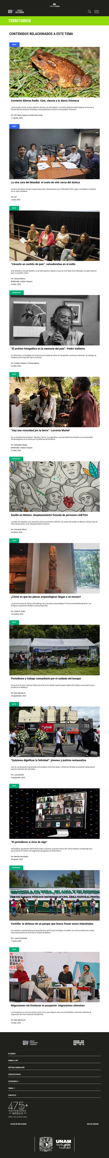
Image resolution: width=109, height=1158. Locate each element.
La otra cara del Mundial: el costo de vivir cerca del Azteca (45, 182)
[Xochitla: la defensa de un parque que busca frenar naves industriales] (54, 895)
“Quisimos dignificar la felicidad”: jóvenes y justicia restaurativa (48, 760)
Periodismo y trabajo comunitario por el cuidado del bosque (46, 678)
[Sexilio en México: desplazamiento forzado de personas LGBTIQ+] (54, 486)
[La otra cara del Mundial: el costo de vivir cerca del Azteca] (54, 154)
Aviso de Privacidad (18, 1124)
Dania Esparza (22, 115)
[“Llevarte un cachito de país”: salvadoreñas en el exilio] (54, 235)
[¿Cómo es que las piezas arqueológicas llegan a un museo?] (54, 568)
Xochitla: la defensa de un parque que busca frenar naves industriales (52, 923)
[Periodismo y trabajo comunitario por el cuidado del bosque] (54, 650)
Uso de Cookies (93, 1124)
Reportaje (16, 459)
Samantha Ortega (20, 445)
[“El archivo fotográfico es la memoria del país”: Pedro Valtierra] (54, 320)
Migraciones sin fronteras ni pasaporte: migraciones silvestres (48, 1005)
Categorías (13, 1081)
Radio (14, 44)
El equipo (12, 1054)
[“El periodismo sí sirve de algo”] (54, 813)
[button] (97, 11)
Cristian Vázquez (26, 281)
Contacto (12, 1095)
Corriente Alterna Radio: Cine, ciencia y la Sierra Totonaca (45, 100)
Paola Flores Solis (36, 115)
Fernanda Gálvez (20, 529)
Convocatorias (14, 1074)
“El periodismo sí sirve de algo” (29, 842)
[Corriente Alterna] (16, 11)
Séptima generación (16, 1067)
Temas (11, 1088)
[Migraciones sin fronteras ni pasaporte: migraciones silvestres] (54, 977)
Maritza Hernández (21, 856)
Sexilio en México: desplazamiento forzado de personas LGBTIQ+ (49, 515)
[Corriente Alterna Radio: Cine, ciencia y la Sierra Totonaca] (54, 72)
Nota (14, 208)
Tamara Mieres (19, 279)
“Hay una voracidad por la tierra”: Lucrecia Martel (40, 430)
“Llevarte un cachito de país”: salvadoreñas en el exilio (43, 264)
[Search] (89, 11)
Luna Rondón (19, 775)
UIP (15, 115)
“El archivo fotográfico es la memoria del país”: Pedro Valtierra (48, 348)
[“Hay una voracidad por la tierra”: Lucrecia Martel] (54, 402)
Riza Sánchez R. (20, 693)
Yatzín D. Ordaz (19, 611)
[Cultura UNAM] (54, 5)
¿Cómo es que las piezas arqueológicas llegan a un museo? (46, 596)
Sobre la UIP (13, 1060)
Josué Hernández (20, 938)
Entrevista (16, 292)
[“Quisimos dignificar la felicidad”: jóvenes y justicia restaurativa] (54, 732)
